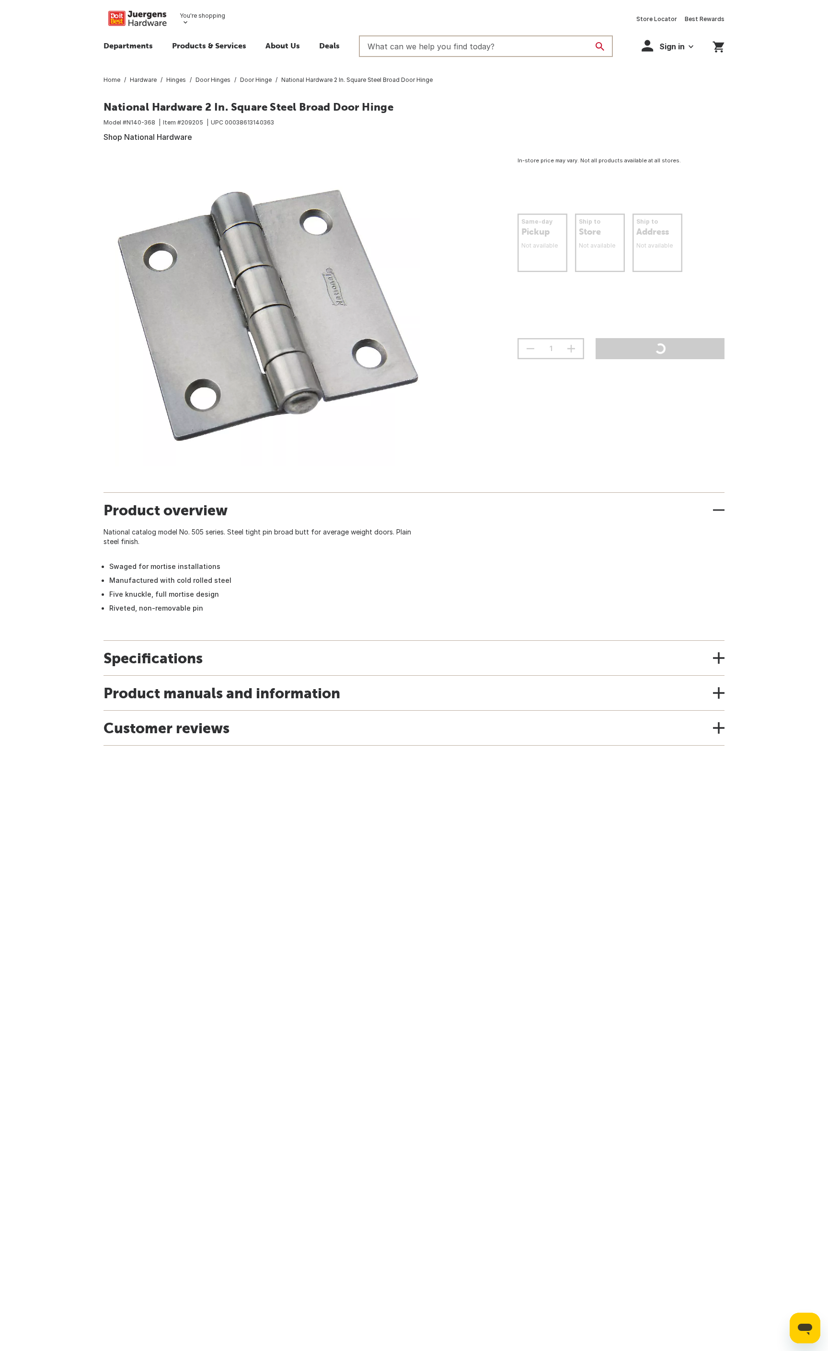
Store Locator (656, 19)
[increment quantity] (571, 348)
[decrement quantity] (530, 348)
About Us (282, 45)
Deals (329, 45)
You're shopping (202, 15)
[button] (209, 47)
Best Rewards (704, 19)
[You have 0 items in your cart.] (718, 45)
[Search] (600, 46)
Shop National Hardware (148, 137)
